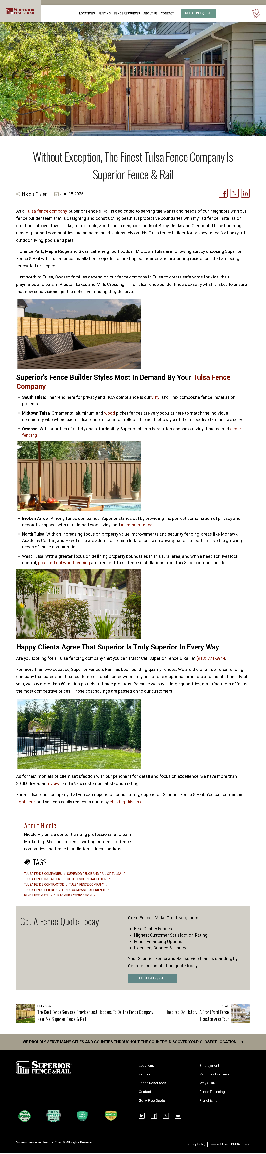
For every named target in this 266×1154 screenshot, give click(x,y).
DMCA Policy (240, 1144)
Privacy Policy (196, 1144)
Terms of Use (218, 1144)
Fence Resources (152, 1083)
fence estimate (36, 895)
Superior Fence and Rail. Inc (35, 1142)
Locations (87, 13)
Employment (209, 1065)
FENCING (104, 13)
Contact (167, 13)
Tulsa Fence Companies (43, 874)
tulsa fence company (87, 884)
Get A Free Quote (198, 13)
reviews (54, 783)
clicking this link (126, 802)
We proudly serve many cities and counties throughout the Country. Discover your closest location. (133, 1042)
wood (109, 413)
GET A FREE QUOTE (152, 978)
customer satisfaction (73, 895)
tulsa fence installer (42, 879)
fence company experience (84, 890)
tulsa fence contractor (44, 884)
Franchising (209, 1100)
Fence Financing (212, 1092)
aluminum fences (138, 524)
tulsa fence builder (40, 890)
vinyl (155, 397)
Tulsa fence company (46, 211)
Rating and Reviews (215, 1074)
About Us (150, 13)
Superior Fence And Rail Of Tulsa (94, 874)
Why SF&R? (208, 1083)
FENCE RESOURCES (127, 13)
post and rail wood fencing (64, 562)
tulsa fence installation (86, 879)
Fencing (145, 1074)
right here (25, 802)
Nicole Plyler (34, 194)
